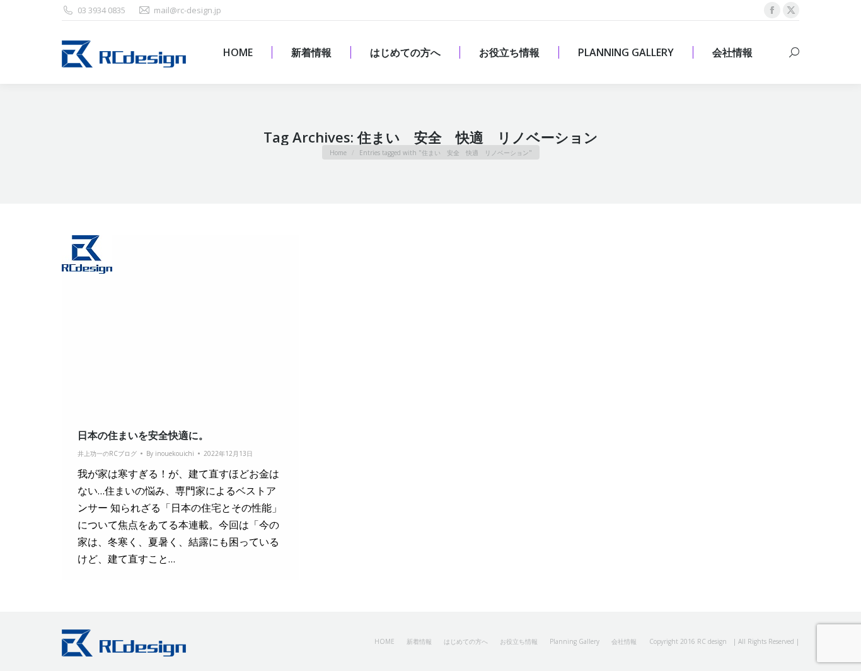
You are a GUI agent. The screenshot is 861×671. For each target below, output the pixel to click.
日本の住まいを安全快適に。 (143, 435)
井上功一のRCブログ (107, 453)
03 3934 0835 (101, 10)
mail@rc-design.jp (187, 10)
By (170, 453)
